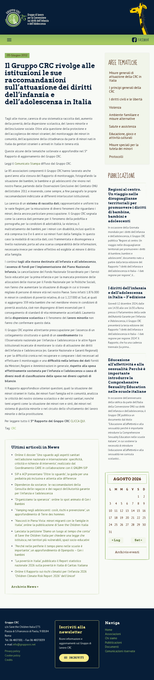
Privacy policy (12, 651)
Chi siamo (111, 638)
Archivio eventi (127, 552)
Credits (9, 660)
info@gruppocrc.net (24, 644)
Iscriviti (76, 657)
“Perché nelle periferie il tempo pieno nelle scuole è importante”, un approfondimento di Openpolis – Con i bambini (49, 550)
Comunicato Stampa (27, 163)
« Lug (116, 540)
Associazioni (113, 634)
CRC (13, 428)
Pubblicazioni (113, 642)
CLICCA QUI (78, 421)
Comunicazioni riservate (120, 651)
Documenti (112, 647)
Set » (138, 540)
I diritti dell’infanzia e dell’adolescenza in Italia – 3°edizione (127, 292)
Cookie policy (12, 655)
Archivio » (24, 587)
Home (108, 630)
